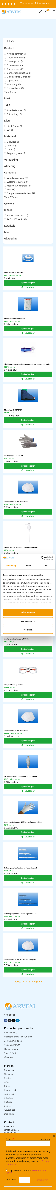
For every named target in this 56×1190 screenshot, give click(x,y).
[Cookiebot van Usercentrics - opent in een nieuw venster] (41, 558)
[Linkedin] (17, 1020)
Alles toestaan (28, 612)
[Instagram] (9, 1020)
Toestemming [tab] (10, 565)
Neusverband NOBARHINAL (15, 272)
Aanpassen (26, 621)
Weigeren (28, 630)
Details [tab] (28, 565)
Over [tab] (46, 565)
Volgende (37, 981)
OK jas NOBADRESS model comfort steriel (20, 776)
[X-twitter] (13, 1020)
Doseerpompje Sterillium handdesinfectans (21, 547)
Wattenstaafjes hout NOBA (14, 318)
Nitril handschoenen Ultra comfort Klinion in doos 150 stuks (27, 364)
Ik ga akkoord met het (26, 1171)
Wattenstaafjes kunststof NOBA (16, 639)
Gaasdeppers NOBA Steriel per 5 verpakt (20, 959)
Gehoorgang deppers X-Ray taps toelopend (20, 914)
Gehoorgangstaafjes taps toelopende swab (20, 868)
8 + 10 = (11, 1179)
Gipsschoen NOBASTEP (13, 410)
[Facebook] (5, 1020)
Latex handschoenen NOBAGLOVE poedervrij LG (23, 822)
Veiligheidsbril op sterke (13, 685)
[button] (53, 12)
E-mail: (10, 1139)
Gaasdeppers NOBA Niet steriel (16, 501)
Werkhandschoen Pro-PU (14, 456)
